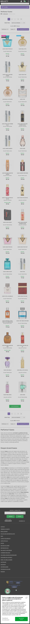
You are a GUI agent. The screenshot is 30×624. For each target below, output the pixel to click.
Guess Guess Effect (7, 222)
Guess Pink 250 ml (7, 394)
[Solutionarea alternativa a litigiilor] (14, 583)
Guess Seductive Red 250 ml (22, 346)
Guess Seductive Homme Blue (7, 124)
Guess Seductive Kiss (7, 247)
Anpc (2, 536)
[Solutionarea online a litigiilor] (14, 587)
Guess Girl (22, 271)
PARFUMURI (5, 13)
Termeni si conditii (5, 529)
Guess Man (22, 394)
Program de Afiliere (5, 569)
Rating (2, 543)
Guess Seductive (22, 74)
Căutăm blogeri (4, 566)
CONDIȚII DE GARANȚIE (5, 538)
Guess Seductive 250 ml (22, 197)
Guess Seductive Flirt (22, 247)
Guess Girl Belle (7, 370)
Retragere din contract (6, 557)
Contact (3, 526)
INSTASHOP (3, 564)
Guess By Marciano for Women (7, 174)
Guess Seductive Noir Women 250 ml (22, 124)
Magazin (3, 571)
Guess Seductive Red (22, 296)
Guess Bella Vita (22, 49)
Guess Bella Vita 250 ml (22, 370)
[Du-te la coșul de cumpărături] (24, 1)
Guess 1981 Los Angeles (7, 296)
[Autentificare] (21, 1)
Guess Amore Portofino (22, 173)
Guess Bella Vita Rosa (7, 99)
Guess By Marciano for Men (7, 346)
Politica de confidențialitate (8, 533)
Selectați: (7, 22)
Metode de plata (5, 548)
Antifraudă (3, 562)
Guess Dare (22, 148)
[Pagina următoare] (21, 19)
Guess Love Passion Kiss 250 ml (7, 198)
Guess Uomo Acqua (7, 271)
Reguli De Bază (4, 531)
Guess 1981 (22, 99)
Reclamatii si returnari (6, 550)
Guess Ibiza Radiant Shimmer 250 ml (22, 223)
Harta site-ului (4, 541)
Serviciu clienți (8, 520)
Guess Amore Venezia (7, 148)
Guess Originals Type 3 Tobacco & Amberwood (7, 321)
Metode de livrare (5, 545)
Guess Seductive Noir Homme (7, 75)
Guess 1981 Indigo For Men (22, 320)
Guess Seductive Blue (7, 49)
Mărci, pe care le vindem (6, 559)
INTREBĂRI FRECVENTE (5, 552)
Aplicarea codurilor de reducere (9, 555)
